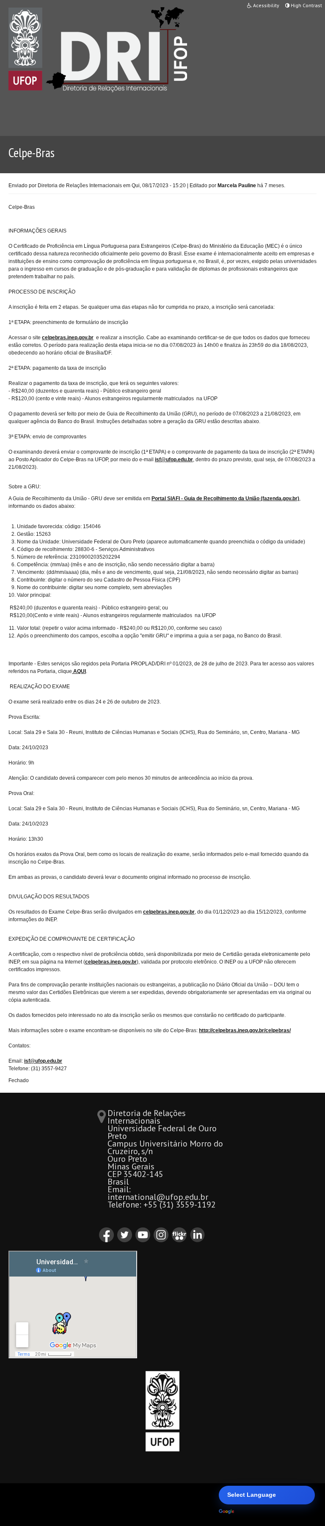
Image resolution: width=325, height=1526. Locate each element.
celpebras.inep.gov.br (68, 338)
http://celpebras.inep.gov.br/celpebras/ (245, 1030)
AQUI (79, 671)
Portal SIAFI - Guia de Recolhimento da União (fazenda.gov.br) (225, 498)
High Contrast (305, 5)
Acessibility (265, 5)
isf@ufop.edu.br (174, 460)
